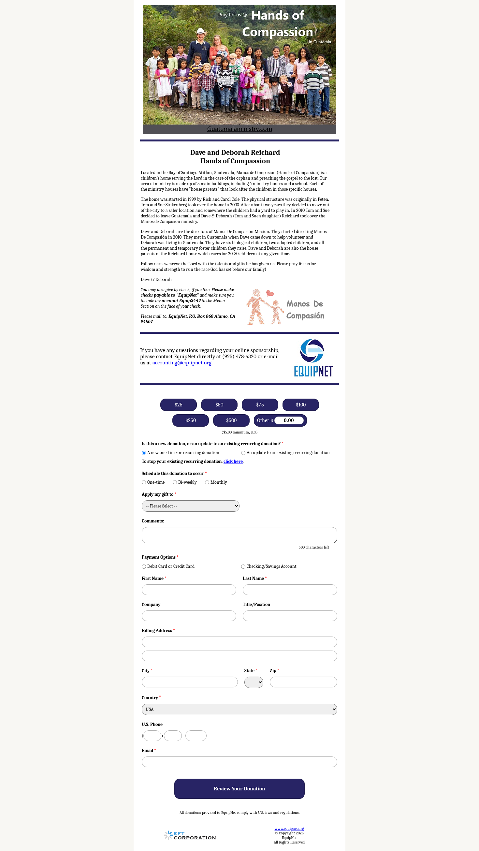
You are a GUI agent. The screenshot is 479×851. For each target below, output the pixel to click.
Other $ (265, 420)
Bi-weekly (187, 482)
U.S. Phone (152, 724)
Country (150, 697)
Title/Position (256, 604)
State (250, 670)
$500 (231, 420)
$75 (260, 405)
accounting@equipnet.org (181, 362)
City (147, 670)
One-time (156, 482)
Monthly (218, 482)
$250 (190, 420)
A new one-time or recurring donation (183, 452)
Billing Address (158, 630)
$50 (219, 405)
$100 (301, 405)
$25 (178, 405)
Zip (274, 670)
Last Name (255, 578)
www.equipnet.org (289, 828)
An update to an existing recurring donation (288, 452)
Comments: (153, 521)
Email (149, 750)
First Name (154, 578)
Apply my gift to (159, 494)
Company (151, 604)
